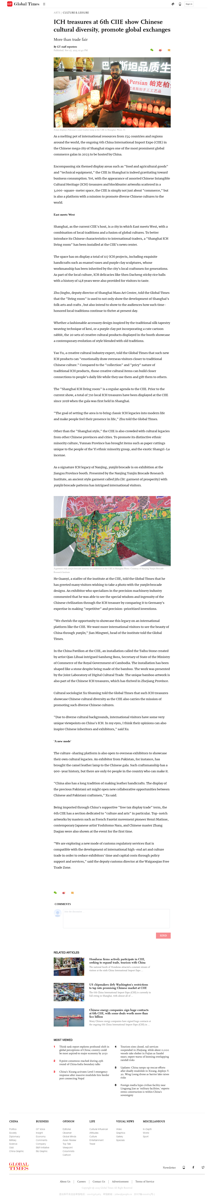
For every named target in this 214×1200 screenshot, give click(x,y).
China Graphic (16, 1151)
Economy (40, 1136)
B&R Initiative (42, 1147)
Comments (41, 1140)
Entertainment (96, 1140)
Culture (93, 1136)
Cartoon (67, 1154)
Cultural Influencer (98, 1129)
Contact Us (99, 1181)
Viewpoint (68, 1147)
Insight (39, 1132)
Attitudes (93, 1132)
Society (13, 1132)
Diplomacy (14, 1136)
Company (41, 1143)
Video (119, 1129)
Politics (13, 1129)
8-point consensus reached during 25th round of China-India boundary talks (81, 1062)
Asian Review (69, 1140)
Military (12, 1140)
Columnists (68, 1151)
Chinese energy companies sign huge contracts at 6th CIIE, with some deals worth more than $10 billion (119, 1013)
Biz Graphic (41, 1151)
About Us (65, 1181)
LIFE (92, 1121)
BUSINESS (42, 1121)
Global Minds (69, 1136)
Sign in (189, 4)
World (146, 1132)
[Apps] (178, 4)
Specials (120, 1140)
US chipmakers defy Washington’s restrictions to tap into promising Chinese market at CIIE (118, 986)
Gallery (119, 1136)
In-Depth (147, 1129)
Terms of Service (144, 1181)
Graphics (120, 1132)
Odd (11, 1147)
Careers (81, 1181)
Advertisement (120, 1181)
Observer (67, 1132)
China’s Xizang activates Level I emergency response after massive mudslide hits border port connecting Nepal (84, 1075)
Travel (92, 1143)
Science (13, 1143)
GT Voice (40, 1129)
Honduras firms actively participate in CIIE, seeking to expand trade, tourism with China (117, 960)
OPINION (68, 1121)
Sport (145, 1136)
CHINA (13, 1121)
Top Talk (67, 1143)
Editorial (67, 1129)
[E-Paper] (173, 4)
